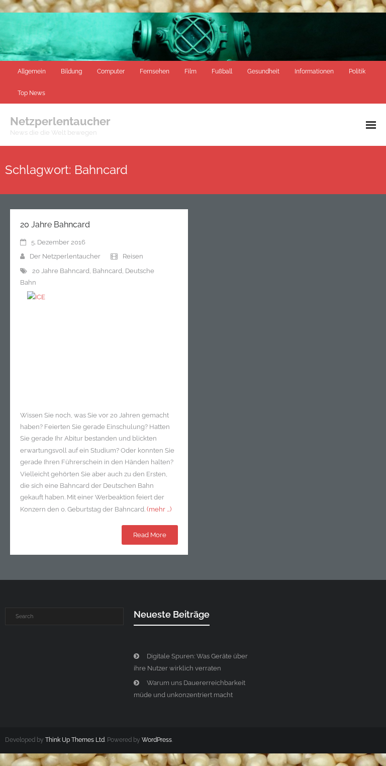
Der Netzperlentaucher (65, 256)
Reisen (133, 256)
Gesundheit (263, 71)
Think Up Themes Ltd (75, 739)
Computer (111, 71)
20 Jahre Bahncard (55, 224)
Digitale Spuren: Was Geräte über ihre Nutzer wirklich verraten (191, 661)
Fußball (222, 71)
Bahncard (107, 271)
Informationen (314, 71)
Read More (149, 535)
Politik (357, 71)
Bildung (71, 71)
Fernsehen (154, 71)
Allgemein (32, 71)
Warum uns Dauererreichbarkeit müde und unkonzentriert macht (189, 688)
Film (190, 71)
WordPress (157, 739)
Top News (31, 93)
